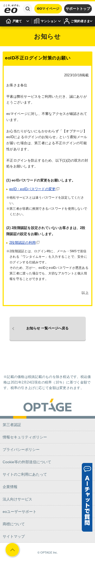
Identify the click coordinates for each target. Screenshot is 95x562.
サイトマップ (14, 536)
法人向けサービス (17, 499)
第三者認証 (12, 425)
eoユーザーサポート (19, 511)
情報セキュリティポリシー (25, 437)
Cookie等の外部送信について (27, 462)
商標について (14, 524)
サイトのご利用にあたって (25, 474)
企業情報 (10, 487)
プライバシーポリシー (21, 449)
